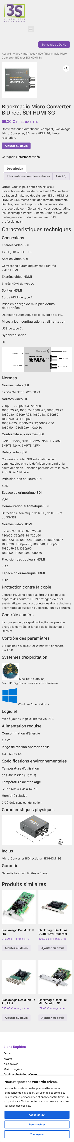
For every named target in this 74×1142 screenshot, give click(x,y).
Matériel (8, 1058)
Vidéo (16, 53)
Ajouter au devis (16, 146)
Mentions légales (13, 1069)
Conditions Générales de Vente (20, 1074)
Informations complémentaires (28, 176)
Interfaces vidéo (33, 53)
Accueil (6, 53)
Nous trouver (10, 1063)
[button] (31, 29)
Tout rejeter (37, 1134)
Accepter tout (37, 1114)
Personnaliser (37, 1124)
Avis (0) (61, 176)
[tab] (15, 168)
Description (15, 168)
